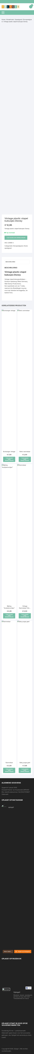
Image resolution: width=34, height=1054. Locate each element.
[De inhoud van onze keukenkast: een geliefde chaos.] (17, 858)
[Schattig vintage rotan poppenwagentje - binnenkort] (17, 836)
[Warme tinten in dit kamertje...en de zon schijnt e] (17, 907)
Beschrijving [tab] (10, 261)
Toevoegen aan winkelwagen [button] (9, 459)
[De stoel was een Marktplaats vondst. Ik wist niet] (17, 935)
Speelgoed (18, 19)
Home (3, 19)
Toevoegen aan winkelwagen (15, 237)
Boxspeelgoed (18, 246)
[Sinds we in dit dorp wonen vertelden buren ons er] (17, 818)
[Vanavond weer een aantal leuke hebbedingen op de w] (17, 881)
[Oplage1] (6, 989)
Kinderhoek (10, 19)
